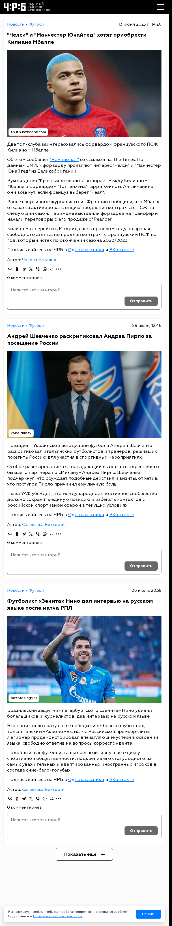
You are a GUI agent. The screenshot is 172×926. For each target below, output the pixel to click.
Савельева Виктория (44, 524)
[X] (31, 269)
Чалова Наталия (39, 259)
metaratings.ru (24, 698)
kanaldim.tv (21, 433)
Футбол (36, 24)
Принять (148, 914)
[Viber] (38, 269)
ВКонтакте (121, 250)
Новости (16, 24)
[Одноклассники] (17, 269)
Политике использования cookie (57, 916)
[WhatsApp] (44, 269)
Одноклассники (86, 250)
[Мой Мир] (51, 269)
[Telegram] (24, 269)
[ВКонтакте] (10, 269)
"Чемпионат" (64, 159)
